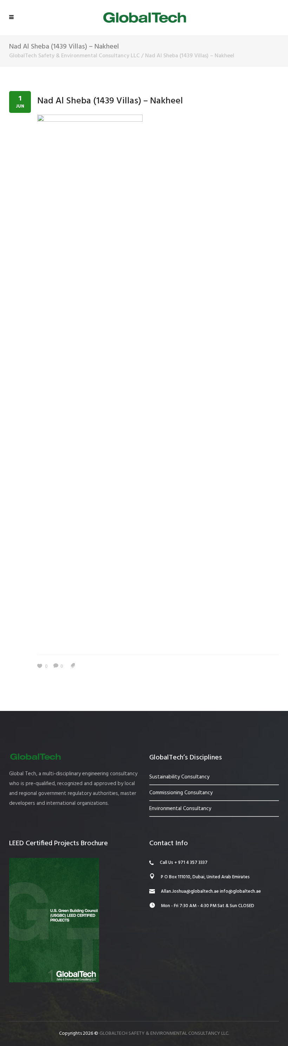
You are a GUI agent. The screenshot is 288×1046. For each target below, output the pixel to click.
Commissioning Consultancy (180, 793)
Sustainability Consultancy (179, 777)
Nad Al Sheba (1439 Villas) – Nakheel (110, 101)
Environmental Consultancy (180, 808)
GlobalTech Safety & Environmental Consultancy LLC (74, 56)
